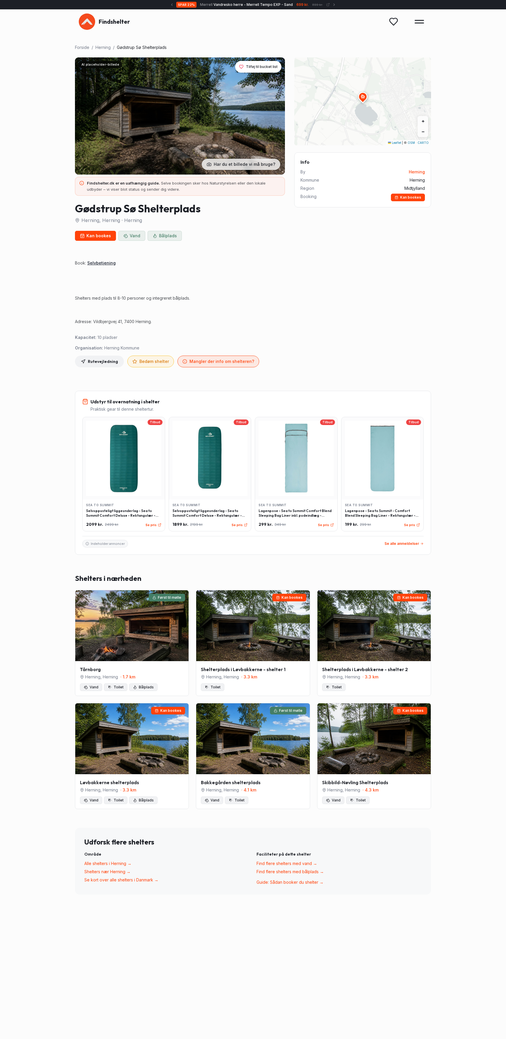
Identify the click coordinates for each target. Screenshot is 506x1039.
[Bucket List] (393, 21)
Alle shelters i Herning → (107, 863)
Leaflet (396, 142)
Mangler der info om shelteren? (221, 361)
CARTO (423, 142)
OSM (411, 142)
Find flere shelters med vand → (287, 863)
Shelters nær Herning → (107, 871)
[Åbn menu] (419, 21)
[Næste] (327, 5)
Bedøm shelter (154, 361)
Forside (82, 47)
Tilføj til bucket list (262, 66)
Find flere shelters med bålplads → (290, 871)
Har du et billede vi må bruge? (244, 164)
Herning (103, 47)
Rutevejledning (103, 361)
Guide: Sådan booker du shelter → (290, 882)
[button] (362, 96)
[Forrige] (179, 5)
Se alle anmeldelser (401, 543)
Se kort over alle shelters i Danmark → (121, 879)
